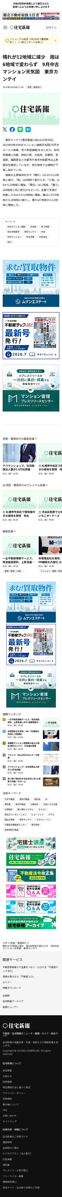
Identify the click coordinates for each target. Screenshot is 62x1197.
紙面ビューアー (11, 1007)
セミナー (7, 982)
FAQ (5, 1110)
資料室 (6, 1164)
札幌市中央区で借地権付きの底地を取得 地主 (19, 513)
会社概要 (7, 1070)
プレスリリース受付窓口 (15, 1170)
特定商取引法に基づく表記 (16, 1087)
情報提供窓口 (10, 1181)
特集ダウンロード (12, 987)
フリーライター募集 (13, 1176)
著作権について (11, 1104)
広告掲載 (7, 1159)
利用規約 (7, 1098)
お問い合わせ (10, 1115)
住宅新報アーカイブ (13, 1001)
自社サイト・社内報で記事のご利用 (21, 1187)
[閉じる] (55, 40)
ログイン (51, 27)
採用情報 (7, 1081)
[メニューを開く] (5, 27)
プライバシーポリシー (14, 1093)
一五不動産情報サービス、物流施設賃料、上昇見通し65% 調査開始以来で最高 (18, 562)
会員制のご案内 (11, 1147)
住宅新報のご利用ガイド (15, 1136)
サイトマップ (10, 1121)
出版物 (6, 995)
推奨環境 (7, 1142)
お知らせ (7, 1076)
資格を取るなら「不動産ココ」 (19, 976)
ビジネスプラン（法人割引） (18, 1153)
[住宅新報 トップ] (20, 27)
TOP (5, 943)
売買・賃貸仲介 (18, 943)
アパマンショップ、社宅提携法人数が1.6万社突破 (18, 467)
